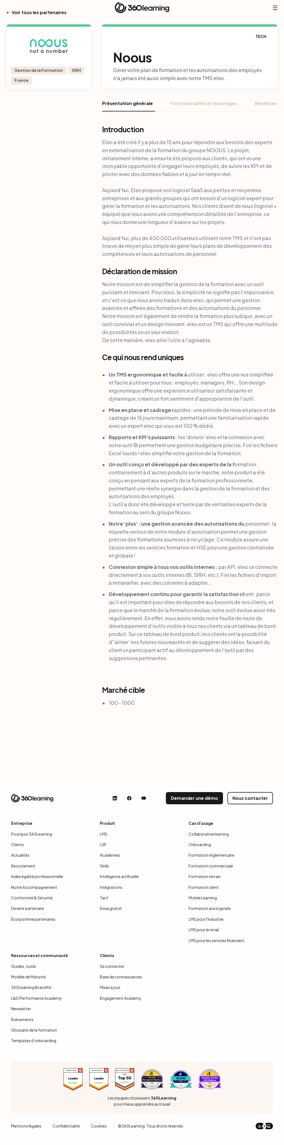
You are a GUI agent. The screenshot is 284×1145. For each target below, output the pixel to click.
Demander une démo (194, 798)
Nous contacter (250, 798)
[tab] (128, 105)
